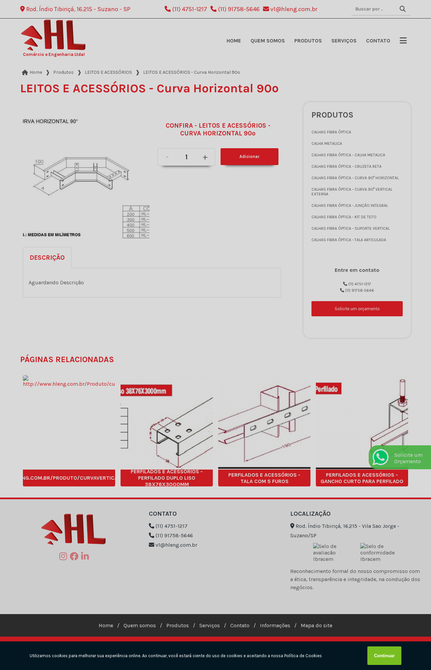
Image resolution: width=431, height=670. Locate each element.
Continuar (384, 655)
